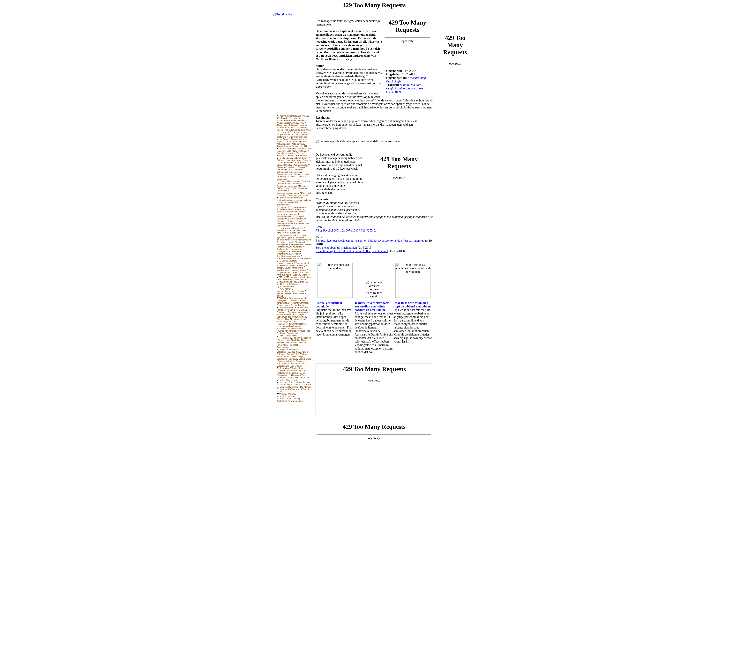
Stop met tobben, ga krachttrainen (336, 247)
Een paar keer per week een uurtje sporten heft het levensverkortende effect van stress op (370, 240)
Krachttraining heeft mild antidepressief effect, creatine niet (352, 251)
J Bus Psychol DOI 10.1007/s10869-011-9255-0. (346, 230)
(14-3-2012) (404, 88)
